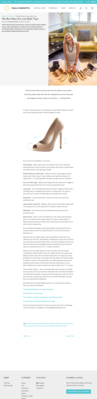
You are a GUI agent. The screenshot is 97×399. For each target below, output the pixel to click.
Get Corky (10, 16)
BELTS (63, 8)
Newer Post (70, 336)
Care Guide (25, 388)
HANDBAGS (53, 8)
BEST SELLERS (8, 385)
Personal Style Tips (34, 326)
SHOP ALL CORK (39, 8)
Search (24, 383)
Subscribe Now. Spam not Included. (78, 391)
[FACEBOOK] (92, 2)
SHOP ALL (7, 383)
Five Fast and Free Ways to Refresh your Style (39, 301)
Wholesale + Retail (27, 396)
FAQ (23, 385)
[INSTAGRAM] (95, 2)
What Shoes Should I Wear (58, 326)
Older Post (26, 336)
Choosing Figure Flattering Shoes (38, 323)
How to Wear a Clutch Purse (33, 293)
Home (4, 16)
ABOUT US (73, 8)
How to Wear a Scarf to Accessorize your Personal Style (42, 297)
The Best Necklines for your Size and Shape (38, 289)
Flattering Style (55, 323)
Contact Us (39, 388)
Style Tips (45, 326)
